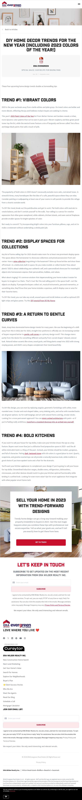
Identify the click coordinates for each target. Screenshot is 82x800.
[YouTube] (21, 638)
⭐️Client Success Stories (13, 684)
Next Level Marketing (11, 664)
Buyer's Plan (8, 680)
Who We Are (8, 689)
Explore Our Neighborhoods (14, 676)
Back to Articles (11, 29)
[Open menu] (79, 4)
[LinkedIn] (12, 638)
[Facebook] (4, 638)
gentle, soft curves (31, 334)
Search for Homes (10, 672)
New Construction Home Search (16, 660)
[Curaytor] (13, 651)
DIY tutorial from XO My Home (43, 300)
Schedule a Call (9, 701)
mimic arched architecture (52, 418)
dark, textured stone (33, 453)
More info (12, 791)
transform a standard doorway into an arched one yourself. (50, 422)
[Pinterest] (16, 638)
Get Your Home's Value (12, 668)
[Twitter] (8, 638)
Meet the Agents (9, 693)
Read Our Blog (9, 697)
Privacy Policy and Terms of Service (57, 605)
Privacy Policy (41, 762)
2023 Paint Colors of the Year (22, 116)
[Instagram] (25, 638)
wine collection (19, 261)
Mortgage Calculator (11, 705)
